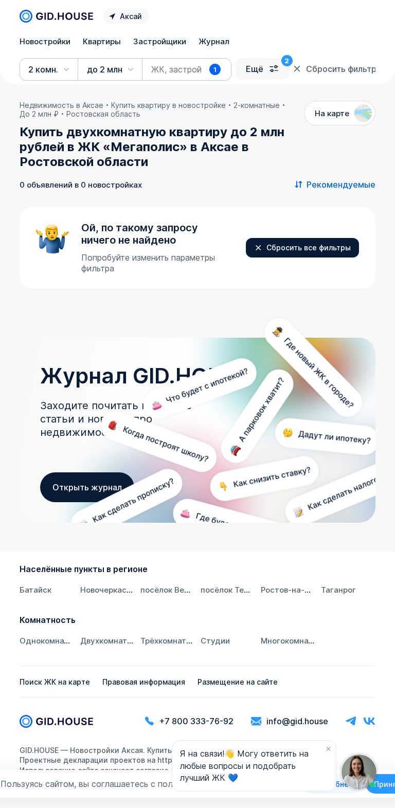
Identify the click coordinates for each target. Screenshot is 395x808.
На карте (332, 113)
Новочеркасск (107, 590)
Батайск (35, 590)
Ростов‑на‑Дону (293, 590)
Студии (215, 641)
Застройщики (159, 41)
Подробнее (332, 784)
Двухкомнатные (111, 641)
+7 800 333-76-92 (196, 721)
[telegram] (351, 721)
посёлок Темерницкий (243, 590)
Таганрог (338, 590)
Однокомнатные (52, 641)
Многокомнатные (294, 641)
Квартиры (102, 41)
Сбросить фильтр (340, 69)
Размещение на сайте (238, 681)
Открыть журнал (87, 487)
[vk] (369, 721)
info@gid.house (297, 721)
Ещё (254, 69)
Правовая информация (143, 681)
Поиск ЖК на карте (55, 681)
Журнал (214, 41)
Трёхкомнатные (171, 641)
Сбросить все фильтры (308, 247)
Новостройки (45, 41)
